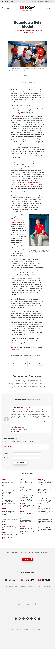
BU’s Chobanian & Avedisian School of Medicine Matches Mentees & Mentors (45, 529)
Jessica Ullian (28, 79)
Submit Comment (20, 462)
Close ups (31, 553)
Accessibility (40, 629)
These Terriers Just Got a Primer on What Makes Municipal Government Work (8, 483)
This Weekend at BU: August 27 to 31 (9, 520)
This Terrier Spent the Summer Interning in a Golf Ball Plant (9, 528)
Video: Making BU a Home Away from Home (26, 490)
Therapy (32, 355)
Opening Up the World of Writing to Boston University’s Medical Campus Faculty (9, 493)
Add (39, 363)
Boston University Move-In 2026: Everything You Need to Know (45, 521)
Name (6, 453)
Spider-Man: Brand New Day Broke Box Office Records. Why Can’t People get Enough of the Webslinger (27, 498)
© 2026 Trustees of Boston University (20, 629)
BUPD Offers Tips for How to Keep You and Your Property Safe (27, 507)
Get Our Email (26, 559)
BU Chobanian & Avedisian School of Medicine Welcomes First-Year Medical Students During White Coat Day (45, 511)
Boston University (7, 1)
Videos (20, 553)
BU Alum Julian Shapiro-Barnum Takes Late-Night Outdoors (26, 522)
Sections (8, 553)
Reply (13, 431)
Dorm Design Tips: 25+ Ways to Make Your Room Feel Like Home (27, 482)
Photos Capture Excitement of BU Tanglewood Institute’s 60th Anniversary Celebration (45, 491)
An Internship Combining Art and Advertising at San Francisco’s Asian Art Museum (9, 537)
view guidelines (8, 446)
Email (6, 457)
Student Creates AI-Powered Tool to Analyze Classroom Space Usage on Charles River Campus (27, 531)
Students (26, 355)
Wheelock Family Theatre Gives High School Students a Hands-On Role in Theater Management (9, 503)
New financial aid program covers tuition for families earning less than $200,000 (45, 482)
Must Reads (15, 553)
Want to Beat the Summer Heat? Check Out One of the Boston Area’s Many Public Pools (45, 501)
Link (18, 431)
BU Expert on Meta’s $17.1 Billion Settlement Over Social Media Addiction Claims (8, 512)
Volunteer (37, 355)
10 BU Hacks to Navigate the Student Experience (27, 514)
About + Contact (45, 553)
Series (25, 553)
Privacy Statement (32, 629)
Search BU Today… (24, 604)
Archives (37, 553)
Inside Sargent (15, 349)
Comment (8, 446)
